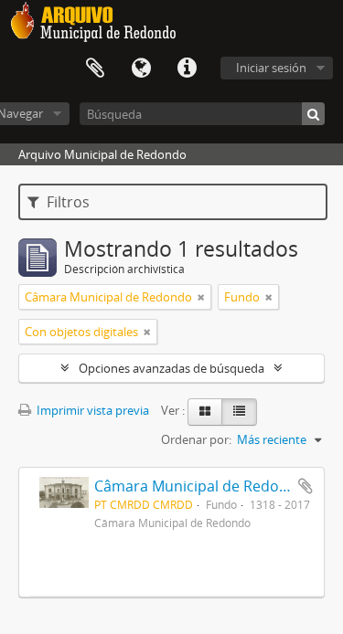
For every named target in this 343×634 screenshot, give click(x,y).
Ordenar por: (196, 439)
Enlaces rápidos (186, 68)
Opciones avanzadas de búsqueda (171, 368)
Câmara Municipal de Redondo (200, 486)
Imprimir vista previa (91, 410)
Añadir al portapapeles (305, 486)
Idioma (141, 68)
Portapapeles (95, 68)
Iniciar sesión (271, 67)
